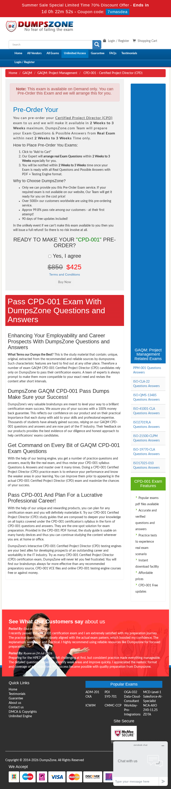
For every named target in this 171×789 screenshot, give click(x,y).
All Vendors (34, 53)
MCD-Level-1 (152, 692)
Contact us (16, 707)
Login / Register (24, 62)
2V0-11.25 (150, 710)
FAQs (112, 53)
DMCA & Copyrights (23, 711)
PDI (107, 692)
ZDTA (147, 714)
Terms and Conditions (64, 274)
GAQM (27, 73)
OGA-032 (130, 692)
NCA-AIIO (150, 705)
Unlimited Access (75, 53)
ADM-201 (92, 692)
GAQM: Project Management (57, 73)
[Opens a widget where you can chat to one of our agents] (140, 763)
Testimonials (129, 53)
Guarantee (97, 53)
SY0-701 (111, 696)
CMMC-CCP (113, 705)
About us (15, 703)
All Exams (53, 53)
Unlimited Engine (20, 716)
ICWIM (91, 705)
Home (18, 53)
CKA (89, 696)
